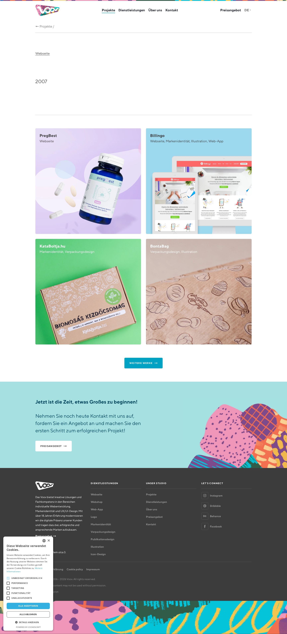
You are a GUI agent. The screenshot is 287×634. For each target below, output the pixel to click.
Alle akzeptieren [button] (28, 605)
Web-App (97, 509)
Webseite (42, 53)
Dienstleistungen (131, 10)
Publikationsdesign (102, 539)
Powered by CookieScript (28, 627)
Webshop (96, 502)
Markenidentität (101, 524)
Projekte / (47, 26)
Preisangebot (230, 10)
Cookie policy (75, 569)
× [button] (48, 540)
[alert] (28, 584)
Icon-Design (98, 554)
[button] (28, 622)
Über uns (155, 10)
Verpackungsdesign (103, 531)
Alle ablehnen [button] (28, 614)
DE (246, 10)
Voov (47, 10)
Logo (94, 516)
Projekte (108, 10)
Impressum (93, 569)
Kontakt (171, 10)
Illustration (97, 546)
